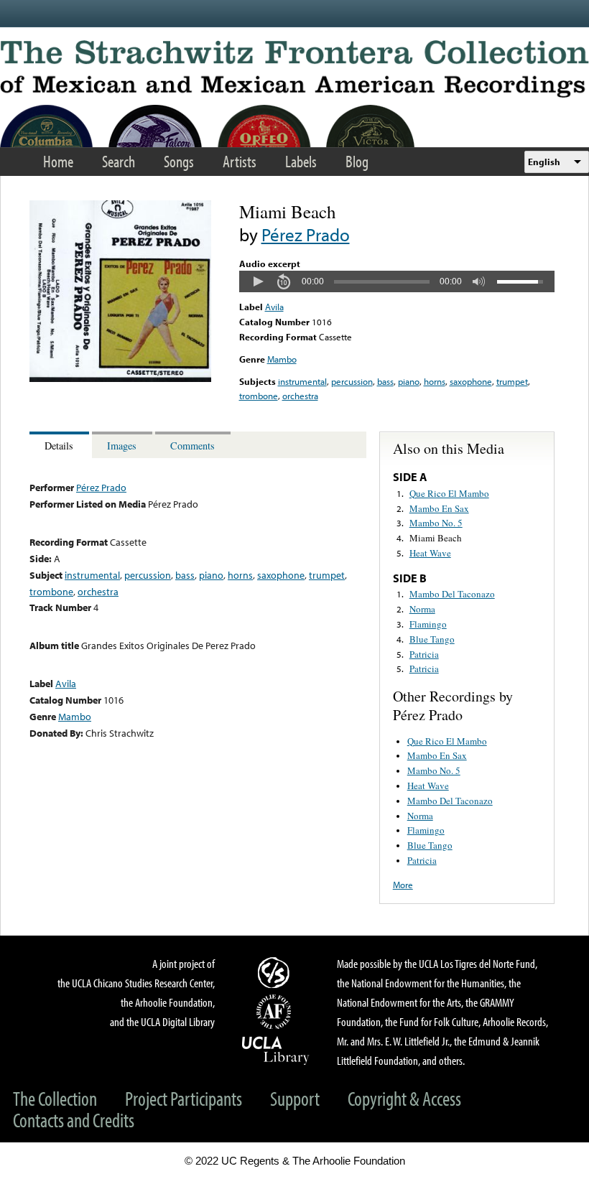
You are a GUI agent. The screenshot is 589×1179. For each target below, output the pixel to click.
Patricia (424, 654)
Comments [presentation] (192, 445)
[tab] (60, 445)
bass (385, 381)
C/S (276, 972)
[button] (258, 281)
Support (295, 1098)
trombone (258, 395)
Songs (179, 161)
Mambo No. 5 (436, 522)
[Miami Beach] (120, 378)
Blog (356, 161)
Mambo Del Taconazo (452, 593)
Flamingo (428, 624)
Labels (301, 161)
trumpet (512, 381)
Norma (422, 608)
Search (118, 161)
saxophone (471, 381)
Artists (239, 161)
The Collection (55, 1098)
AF (276, 1012)
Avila (274, 306)
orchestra (300, 395)
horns (434, 381)
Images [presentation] (121, 445)
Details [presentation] (59, 445)
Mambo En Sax (439, 508)
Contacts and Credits (73, 1119)
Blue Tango (432, 639)
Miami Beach (435, 537)
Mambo (282, 359)
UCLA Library (276, 1050)
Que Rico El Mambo (449, 493)
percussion (352, 381)
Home (58, 161)
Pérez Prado (305, 234)
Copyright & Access (404, 1098)
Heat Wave (430, 552)
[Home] (294, 69)
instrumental (302, 381)
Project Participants (183, 1098)
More (403, 884)
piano (408, 381)
